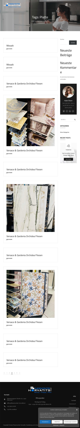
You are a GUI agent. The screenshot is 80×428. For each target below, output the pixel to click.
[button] (77, 410)
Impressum (61, 425)
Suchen (62, 39)
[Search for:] (68, 119)
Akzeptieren (45, 421)
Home (32, 21)
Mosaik (10, 45)
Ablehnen (57, 421)
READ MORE (9, 49)
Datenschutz (56, 425)
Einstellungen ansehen (70, 421)
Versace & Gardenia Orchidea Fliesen (24, 83)
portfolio (39, 21)
